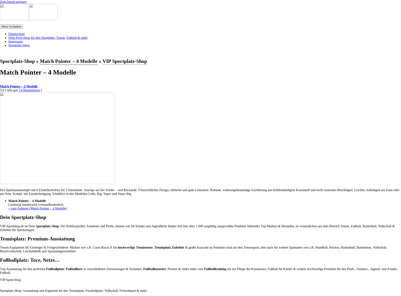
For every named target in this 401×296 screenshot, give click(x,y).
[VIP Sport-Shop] (14, 19)
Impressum (15, 41)
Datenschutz (16, 34)
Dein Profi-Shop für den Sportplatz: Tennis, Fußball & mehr (48, 37)
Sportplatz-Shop (19, 45)
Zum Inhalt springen (13, 2)
